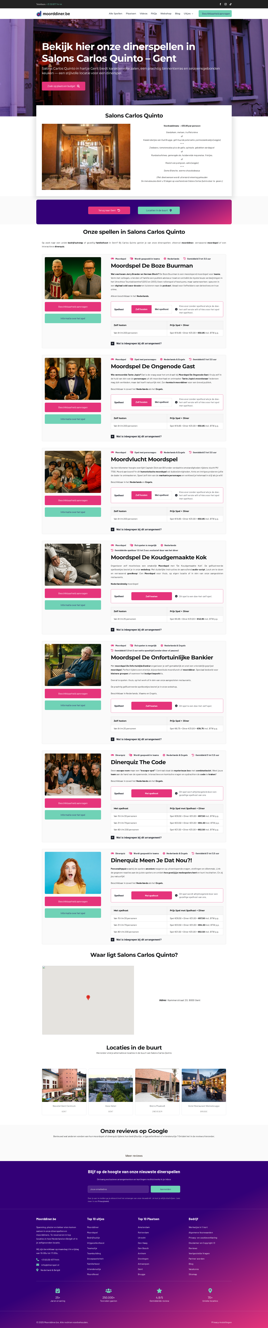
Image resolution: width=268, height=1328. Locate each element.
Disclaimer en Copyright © (202, 1243)
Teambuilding (94, 1253)
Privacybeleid (103, 1201)
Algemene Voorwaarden (201, 1232)
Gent (140, 1269)
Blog (191, 1263)
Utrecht (142, 1237)
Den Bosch (143, 1248)
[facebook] (220, 4)
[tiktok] (230, 4)
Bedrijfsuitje (93, 1237)
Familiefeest (93, 1263)
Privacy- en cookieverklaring (203, 1237)
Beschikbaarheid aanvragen (73, 306)
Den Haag (142, 1243)
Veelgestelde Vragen (199, 1253)
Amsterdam (144, 1227)
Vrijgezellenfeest (95, 1243)
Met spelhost (161, 309)
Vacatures (194, 1269)
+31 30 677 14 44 (54, 4)
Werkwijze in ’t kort (198, 1227)
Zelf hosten (141, 309)
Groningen (143, 1258)
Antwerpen (143, 1263)
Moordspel (92, 1232)
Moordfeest (93, 1274)
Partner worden (196, 1258)
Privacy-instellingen (221, 1322)
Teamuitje (92, 1248)
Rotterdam (143, 1232)
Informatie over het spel (73, 318)
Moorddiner (93, 1227)
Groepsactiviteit (95, 1258)
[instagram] (225, 4)
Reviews (193, 1248)
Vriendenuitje (94, 1269)
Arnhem (142, 1253)
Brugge (141, 1274)
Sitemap (193, 1274)
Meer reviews (134, 1155)
